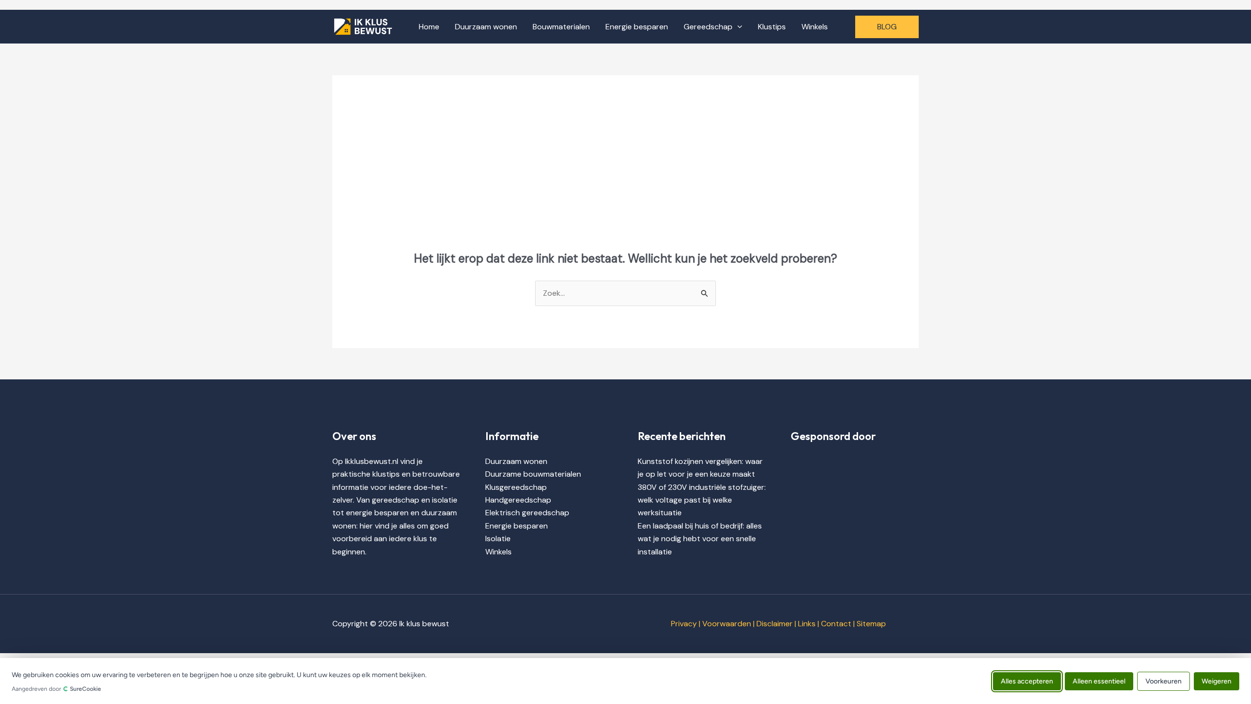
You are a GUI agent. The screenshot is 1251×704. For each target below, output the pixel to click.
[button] (737, 27)
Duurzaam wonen (486, 27)
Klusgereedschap (516, 487)
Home (429, 27)
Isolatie (498, 538)
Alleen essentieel (1099, 681)
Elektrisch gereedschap (527, 512)
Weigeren (1216, 681)
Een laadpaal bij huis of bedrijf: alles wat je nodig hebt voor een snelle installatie (700, 539)
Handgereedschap (518, 500)
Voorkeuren (1163, 681)
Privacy (684, 623)
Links (807, 623)
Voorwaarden (726, 623)
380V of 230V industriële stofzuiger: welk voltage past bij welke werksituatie (702, 500)
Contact (836, 623)
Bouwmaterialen (561, 27)
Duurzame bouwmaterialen (533, 474)
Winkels (814, 27)
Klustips (772, 27)
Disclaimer (774, 623)
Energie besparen (636, 27)
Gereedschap (708, 27)
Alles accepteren (1027, 681)
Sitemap (871, 623)
